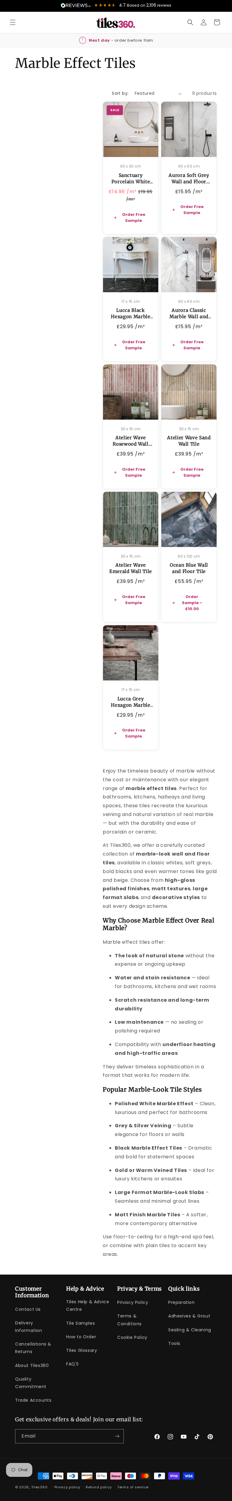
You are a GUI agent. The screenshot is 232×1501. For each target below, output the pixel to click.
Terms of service (133, 1487)
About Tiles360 (32, 1365)
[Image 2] (126, 149)
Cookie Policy (132, 1337)
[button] (12, 22)
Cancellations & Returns (33, 1348)
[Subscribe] (117, 1436)
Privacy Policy (132, 1302)
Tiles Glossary (81, 1350)
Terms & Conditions (129, 1320)
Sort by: (120, 93)
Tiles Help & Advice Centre (87, 1305)
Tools (174, 1343)
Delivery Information (28, 1326)
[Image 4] (135, 149)
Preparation (181, 1302)
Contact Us (28, 1309)
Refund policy (98, 1487)
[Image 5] (140, 149)
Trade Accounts (33, 1400)
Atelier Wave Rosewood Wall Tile (131, 444)
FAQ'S (72, 1364)
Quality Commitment (31, 1383)
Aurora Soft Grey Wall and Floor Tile (189, 181)
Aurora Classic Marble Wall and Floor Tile (188, 316)
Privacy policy (67, 1487)
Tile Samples (80, 1323)
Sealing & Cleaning (189, 1330)
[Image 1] (121, 149)
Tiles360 (39, 1487)
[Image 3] (131, 149)
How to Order (81, 1337)
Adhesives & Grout (189, 1316)
